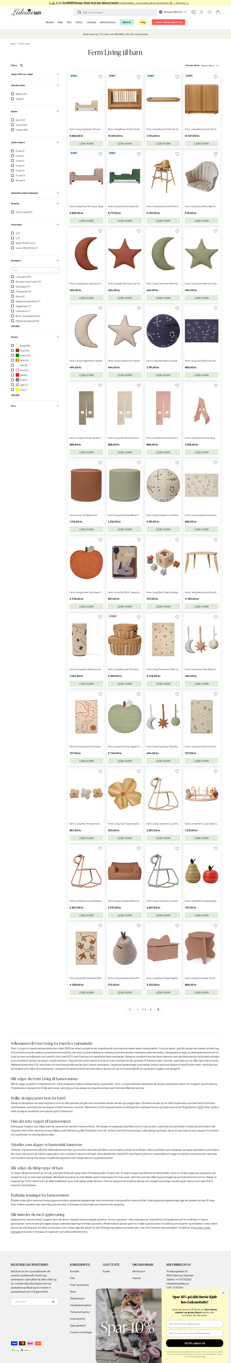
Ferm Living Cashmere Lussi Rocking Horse (168, 823)
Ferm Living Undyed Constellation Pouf (166, 515)
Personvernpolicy (80, 1311)
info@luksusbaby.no (177, 1283)
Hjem (13, 43)
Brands (50, 22)
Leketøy (91, 22)
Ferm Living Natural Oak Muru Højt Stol (166, 206)
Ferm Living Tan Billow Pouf (83, 515)
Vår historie (138, 1271)
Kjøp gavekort (78, 1325)
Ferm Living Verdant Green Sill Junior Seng (129, 206)
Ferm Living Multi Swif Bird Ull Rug (86, 978)
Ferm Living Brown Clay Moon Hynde (88, 283)
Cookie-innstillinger (81, 1332)
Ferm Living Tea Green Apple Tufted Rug (128, 746)
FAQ (72, 1278)
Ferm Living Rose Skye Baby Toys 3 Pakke (206, 669)
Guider (106, 1271)
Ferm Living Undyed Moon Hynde (86, 360)
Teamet (136, 1278)
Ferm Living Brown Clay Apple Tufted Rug (90, 592)
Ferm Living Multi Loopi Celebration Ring (205, 823)
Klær (60, 22)
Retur (73, 1291)
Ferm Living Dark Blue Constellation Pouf (167, 360)
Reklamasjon (77, 1298)
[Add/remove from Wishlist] (100, 77)
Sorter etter (192, 65)
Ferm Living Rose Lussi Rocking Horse (89, 900)
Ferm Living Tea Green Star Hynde (202, 283)
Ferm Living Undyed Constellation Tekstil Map (208, 515)
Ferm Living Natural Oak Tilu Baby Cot (127, 129)
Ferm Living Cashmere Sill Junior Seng (89, 129)
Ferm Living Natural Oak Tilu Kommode (204, 129)
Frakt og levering (79, 1284)
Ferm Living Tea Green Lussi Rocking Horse (168, 900)
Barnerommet (108, 22)
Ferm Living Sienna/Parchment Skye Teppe (91, 746)
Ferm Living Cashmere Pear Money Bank (128, 978)
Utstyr (79, 22)
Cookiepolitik (77, 1318)
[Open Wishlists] (210, 12)
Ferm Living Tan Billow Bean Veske (125, 900)
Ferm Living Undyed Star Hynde (124, 360)
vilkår (49, 1279)
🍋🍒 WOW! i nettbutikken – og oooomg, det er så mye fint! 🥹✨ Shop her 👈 (115, 2)
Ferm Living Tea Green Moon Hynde (163, 283)
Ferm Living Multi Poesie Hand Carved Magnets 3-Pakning (99, 823)
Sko (69, 22)
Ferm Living (24, 43)
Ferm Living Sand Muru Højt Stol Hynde (204, 206)
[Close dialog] (223, 1293)
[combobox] (115, 12)
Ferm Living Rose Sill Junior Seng (86, 206)
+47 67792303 (183, 1279)
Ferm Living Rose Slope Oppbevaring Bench (168, 978)
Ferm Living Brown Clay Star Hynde (125, 283)
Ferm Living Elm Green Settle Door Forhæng (92, 437)
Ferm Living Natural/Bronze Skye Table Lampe (93, 669)
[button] (217, 12)
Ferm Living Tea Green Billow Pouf (125, 515)
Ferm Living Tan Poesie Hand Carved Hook (129, 823)
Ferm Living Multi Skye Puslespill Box (164, 592)
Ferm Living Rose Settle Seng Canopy (204, 437)
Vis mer (15, 325)
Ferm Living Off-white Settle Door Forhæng (130, 437)
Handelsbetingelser (80, 1305)
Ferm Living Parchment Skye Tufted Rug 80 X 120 (171, 669)
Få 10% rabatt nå (195, 1343)
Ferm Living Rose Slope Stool (200, 978)
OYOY (201, 1107)
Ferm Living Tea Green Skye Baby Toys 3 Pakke (170, 746)
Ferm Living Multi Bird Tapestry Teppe (127, 592)
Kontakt (74, 1271)
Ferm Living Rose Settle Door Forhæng (166, 437)
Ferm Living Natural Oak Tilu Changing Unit (168, 129)
